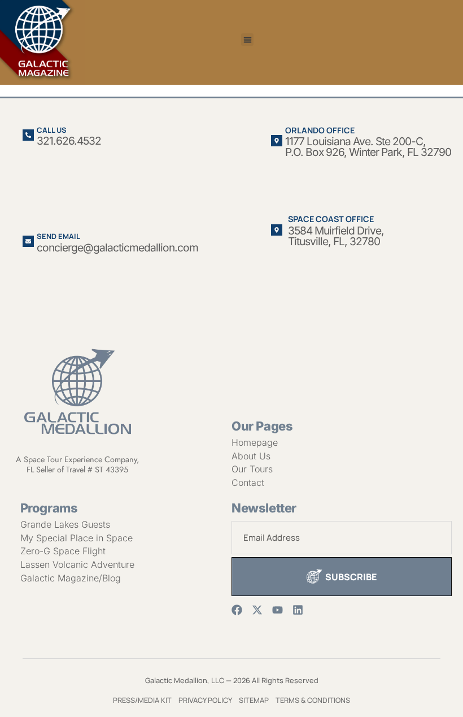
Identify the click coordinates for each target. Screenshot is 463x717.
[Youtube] (277, 610)
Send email (58, 236)
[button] (247, 39)
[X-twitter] (257, 610)
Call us (52, 130)
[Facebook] (236, 610)
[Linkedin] (297, 610)
